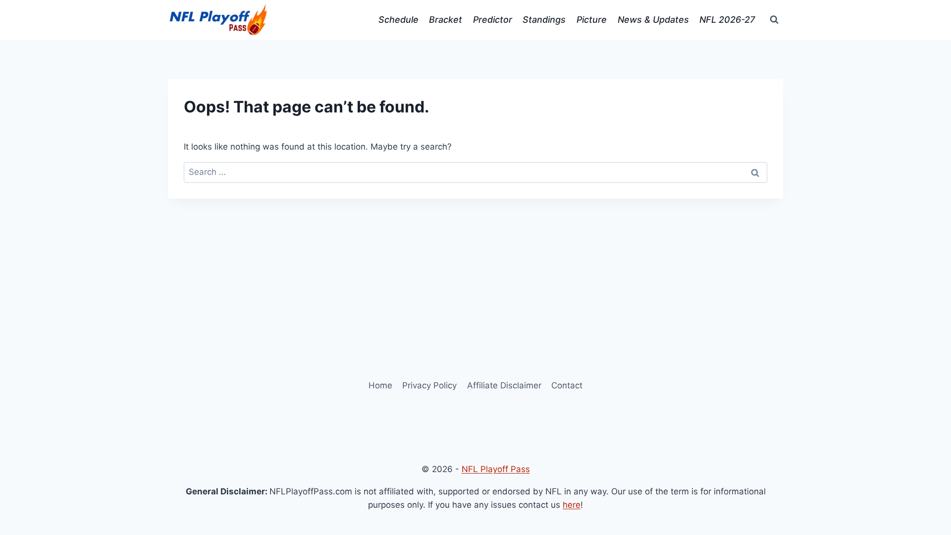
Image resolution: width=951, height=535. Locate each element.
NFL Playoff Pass (496, 469)
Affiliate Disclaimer (504, 385)
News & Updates (653, 19)
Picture (592, 19)
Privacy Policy (429, 385)
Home (380, 385)
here (572, 505)
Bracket (445, 19)
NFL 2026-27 (727, 19)
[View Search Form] (774, 20)
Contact (566, 385)
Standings (544, 19)
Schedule (398, 19)
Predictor (492, 19)
